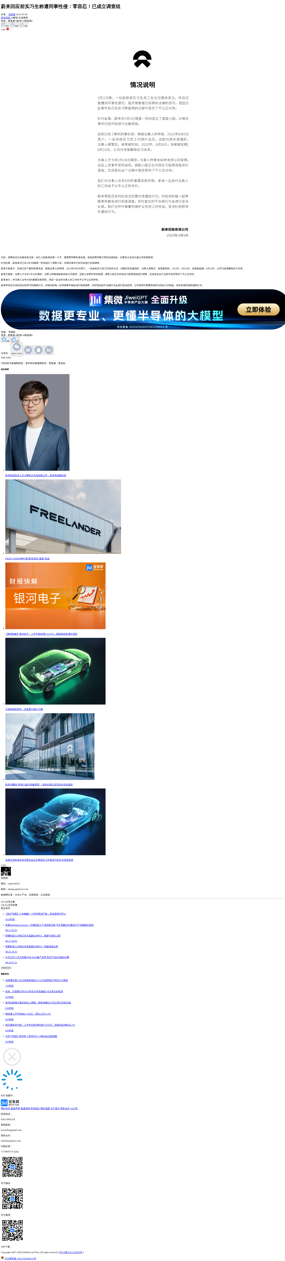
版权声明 (15, 1108)
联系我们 (35, 1108)
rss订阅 (73, 1108)
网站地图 (45, 1108)
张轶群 (11, 14)
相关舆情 (6, 17)
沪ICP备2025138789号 (70, 1252)
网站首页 (5, 1108)
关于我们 (55, 1108)
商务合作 (65, 1108)
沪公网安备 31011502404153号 (20, 1258)
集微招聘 (25, 1108)
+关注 (4, 865)
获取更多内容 (6, 968)
